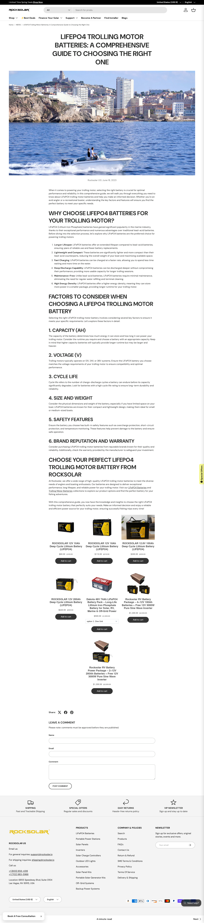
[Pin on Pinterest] (72, 712)
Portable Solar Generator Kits (90, 877)
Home (11, 25)
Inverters (80, 850)
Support (70, 17)
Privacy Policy (125, 866)
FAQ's (120, 844)
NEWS (18, 25)
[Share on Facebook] (66, 712)
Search (121, 833)
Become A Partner (91, 17)
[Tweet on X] (59, 712)
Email (51, 748)
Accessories (82, 866)
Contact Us (123, 850)
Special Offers (201, 474)
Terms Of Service (126, 872)
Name (51, 735)
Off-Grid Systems (85, 883)
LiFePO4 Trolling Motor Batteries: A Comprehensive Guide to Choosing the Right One (56, 25)
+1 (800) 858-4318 (18, 871)
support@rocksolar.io (41, 854)
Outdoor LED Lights (85, 861)
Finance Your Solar (49, 17)
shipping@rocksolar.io (43, 859)
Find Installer (111, 17)
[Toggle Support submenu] (76, 18)
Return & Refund (126, 855)
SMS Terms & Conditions (130, 861)
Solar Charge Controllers (88, 855)
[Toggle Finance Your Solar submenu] (61, 18)
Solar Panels (82, 844)
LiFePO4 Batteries (137, 487)
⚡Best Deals (28, 17)
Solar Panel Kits (83, 872)
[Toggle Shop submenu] (16, 18)
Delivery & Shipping (128, 877)
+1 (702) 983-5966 (18, 874)
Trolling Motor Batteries (60, 490)
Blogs (125, 17)
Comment (53, 761)
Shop (11, 17)
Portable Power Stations (88, 838)
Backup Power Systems (88, 888)
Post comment (60, 786)
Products (122, 838)
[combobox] (105, 10)
